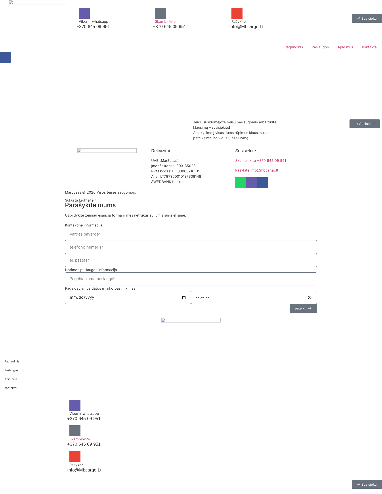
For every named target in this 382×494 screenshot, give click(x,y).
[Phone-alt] (160, 13)
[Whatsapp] (240, 182)
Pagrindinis (294, 47)
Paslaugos (320, 47)
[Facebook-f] (5, 57)
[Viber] (84, 13)
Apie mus (345, 47)
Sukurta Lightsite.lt (81, 200)
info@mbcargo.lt (246, 26)
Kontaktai (370, 47)
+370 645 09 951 (169, 26)
